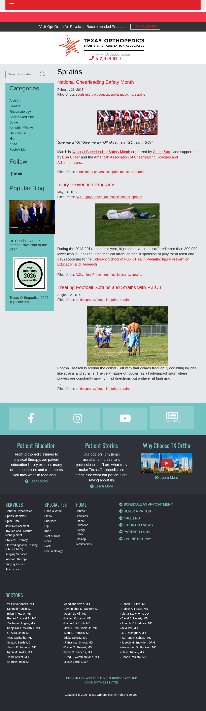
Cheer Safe (162, 152)
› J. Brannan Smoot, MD (78, 642)
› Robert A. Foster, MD (134, 608)
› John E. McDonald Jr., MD (80, 628)
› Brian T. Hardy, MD (18, 613)
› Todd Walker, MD (17, 657)
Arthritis (15, 101)
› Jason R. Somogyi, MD (20, 647)
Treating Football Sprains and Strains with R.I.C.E (110, 287)
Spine (13, 122)
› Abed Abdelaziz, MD (76, 604)
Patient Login (136, 532)
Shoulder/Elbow (21, 128)
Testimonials (84, 544)
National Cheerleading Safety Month (95, 82)
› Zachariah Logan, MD (20, 623)
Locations (82, 516)
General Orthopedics (18, 511)
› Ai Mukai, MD (129, 628)
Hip (11, 139)
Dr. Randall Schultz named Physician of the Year (28, 245)
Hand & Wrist (53, 511)
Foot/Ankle (17, 149)
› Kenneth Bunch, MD (19, 608)
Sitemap (81, 539)
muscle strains (119, 197)
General (15, 106)
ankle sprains (85, 299)
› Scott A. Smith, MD (18, 642)
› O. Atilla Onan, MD (18, 632)
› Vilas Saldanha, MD (18, 637)
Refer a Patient (138, 511)
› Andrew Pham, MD (18, 661)
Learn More (145, 27)
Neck (47, 541)
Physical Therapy (16, 540)
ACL (79, 197)
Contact (80, 511)
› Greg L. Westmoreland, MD (81, 657)
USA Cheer (71, 157)
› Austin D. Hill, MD (74, 613)
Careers (131, 518)
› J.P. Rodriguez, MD (133, 632)
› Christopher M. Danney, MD (81, 608)
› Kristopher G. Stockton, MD (138, 647)
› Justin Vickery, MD (75, 661)
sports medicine (122, 94)
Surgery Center (15, 564)
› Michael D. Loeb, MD (77, 623)
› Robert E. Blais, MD (133, 604)
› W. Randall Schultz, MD (135, 637)
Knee (13, 144)
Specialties (55, 504)
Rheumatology (20, 111)
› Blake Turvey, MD (132, 652)
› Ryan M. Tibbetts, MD (77, 652)
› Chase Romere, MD (133, 657)
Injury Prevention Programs (86, 184)
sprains (140, 94)
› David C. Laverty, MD (134, 618)
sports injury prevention (92, 94)
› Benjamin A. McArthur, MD (22, 628)
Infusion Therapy (16, 559)
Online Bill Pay (137, 539)
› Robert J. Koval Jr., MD (20, 618)
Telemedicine (13, 569)
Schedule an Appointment (148, 504)
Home (81, 504)
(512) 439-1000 (107, 58)
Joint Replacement (17, 526)
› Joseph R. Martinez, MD (136, 623)
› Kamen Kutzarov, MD (77, 618)
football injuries (107, 299)
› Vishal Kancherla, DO (134, 613)
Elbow (48, 516)
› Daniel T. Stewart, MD (77, 647)
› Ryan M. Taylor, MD (18, 652)
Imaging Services (16, 554)
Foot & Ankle (52, 536)
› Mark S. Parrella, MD (77, 632)
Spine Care (12, 521)
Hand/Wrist (17, 133)
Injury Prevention (96, 197)
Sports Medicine (21, 117)
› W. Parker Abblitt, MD (19, 604)
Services (14, 504)
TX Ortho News (138, 525)
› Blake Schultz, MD (75, 637)
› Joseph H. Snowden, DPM (137, 642)
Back (47, 546)
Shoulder (50, 521)
